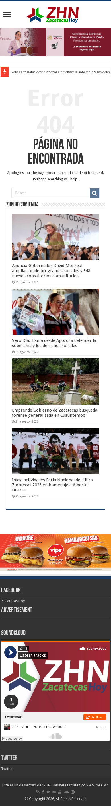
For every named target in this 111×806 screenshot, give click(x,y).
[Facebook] (43, 792)
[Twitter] (48, 792)
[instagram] (73, 792)
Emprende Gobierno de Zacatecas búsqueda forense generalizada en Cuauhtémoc (54, 413)
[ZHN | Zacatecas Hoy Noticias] (55, 13)
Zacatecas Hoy (13, 601)
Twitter (9, 758)
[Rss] (38, 792)
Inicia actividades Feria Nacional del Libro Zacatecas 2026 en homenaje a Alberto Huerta (52, 485)
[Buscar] (94, 193)
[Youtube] (59, 792)
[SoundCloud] (66, 792)
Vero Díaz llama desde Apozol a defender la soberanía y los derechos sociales (54, 343)
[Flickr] (54, 792)
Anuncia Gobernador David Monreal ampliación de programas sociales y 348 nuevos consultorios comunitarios (51, 270)
